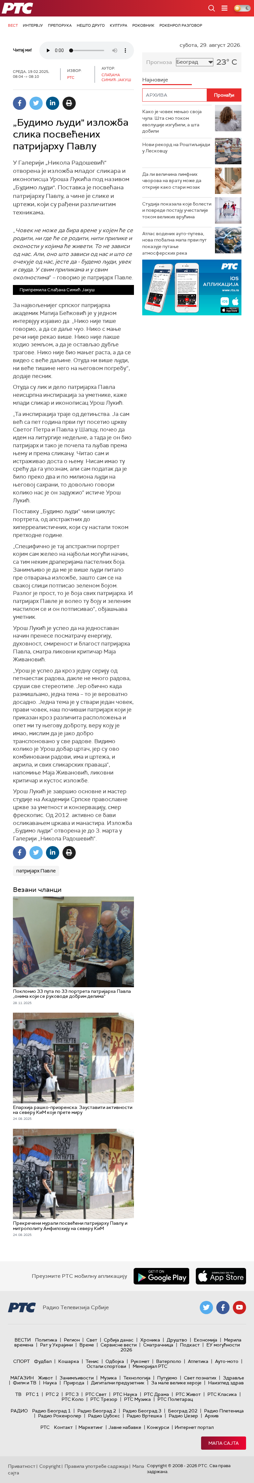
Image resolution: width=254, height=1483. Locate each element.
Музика (108, 1378)
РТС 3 (72, 1394)
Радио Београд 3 (142, 1411)
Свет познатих (200, 1378)
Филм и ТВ (24, 1383)
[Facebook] (19, 103)
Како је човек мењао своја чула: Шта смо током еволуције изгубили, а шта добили (172, 121)
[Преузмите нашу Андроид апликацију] (161, 1276)
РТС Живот (188, 1394)
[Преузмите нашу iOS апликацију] (221, 1276)
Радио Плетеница (224, 1411)
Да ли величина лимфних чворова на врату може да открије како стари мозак (171, 180)
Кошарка (68, 1361)
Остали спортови (106, 1366)
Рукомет (140, 1361)
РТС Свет (95, 1394)
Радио (19, 1411)
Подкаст (190, 1345)
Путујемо (167, 1378)
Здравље (233, 1378)
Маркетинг (90, 1427)
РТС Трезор (103, 1399)
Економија (205, 1340)
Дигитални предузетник (118, 1383)
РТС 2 (52, 1394)
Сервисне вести (119, 1345)
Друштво (177, 1340)
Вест (13, 25)
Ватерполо (168, 1361)
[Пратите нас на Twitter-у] (206, 1307)
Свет (91, 1340)
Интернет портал (194, 1427)
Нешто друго (91, 25)
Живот (45, 1378)
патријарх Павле (36, 871)
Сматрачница (158, 1345)
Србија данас (119, 1340)
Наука (50, 1383)
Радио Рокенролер (59, 1416)
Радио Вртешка (144, 1416)
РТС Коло (73, 1399)
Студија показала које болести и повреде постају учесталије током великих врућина (176, 210)
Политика (46, 1340)
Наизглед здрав (226, 1383)
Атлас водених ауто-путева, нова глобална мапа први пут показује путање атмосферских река (174, 243)
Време (86, 1345)
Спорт (21, 1361)
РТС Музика (137, 1399)
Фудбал (43, 1361)
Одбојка (115, 1361)
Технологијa (136, 1378)
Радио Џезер (183, 1416)
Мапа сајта (223, 1443)
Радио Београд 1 (51, 1411)
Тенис (92, 1361)
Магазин (22, 1378)
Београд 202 (182, 1411)
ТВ (18, 1394)
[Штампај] (69, 103)
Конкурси (158, 1427)
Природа (74, 1383)
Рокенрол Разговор (180, 25)
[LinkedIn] (52, 103)
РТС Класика (222, 1394)
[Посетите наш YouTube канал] (239, 1307)
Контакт (63, 1427)
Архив (212, 1416)
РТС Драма (156, 1394)
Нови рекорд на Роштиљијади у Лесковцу (176, 148)
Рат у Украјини (56, 1345)
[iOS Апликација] (191, 287)
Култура (118, 25)
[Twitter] (36, 103)
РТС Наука (125, 1394)
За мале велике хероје (176, 1383)
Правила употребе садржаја (96, 1466)
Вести (23, 1340)
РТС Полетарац (175, 1399)
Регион (72, 1340)
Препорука (60, 25)
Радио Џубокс (104, 1416)
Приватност (21, 1466)
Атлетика (198, 1361)
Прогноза (159, 62)
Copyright (50, 1466)
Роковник (143, 25)
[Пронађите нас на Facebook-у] (223, 1307)
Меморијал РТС (150, 1366)
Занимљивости (77, 1378)
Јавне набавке (124, 1427)
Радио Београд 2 (96, 1411)
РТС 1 (32, 1394)
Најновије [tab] (155, 79)
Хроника (150, 1340)
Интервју (33, 25)
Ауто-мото (226, 1361)
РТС (45, 1427)
